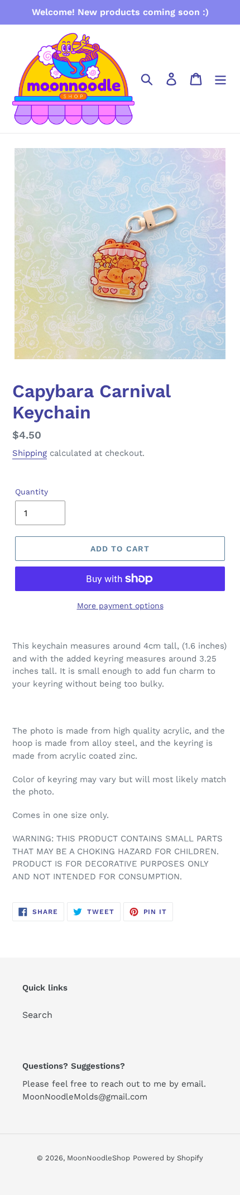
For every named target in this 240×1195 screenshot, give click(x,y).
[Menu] (220, 79)
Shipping (29, 453)
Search (37, 1015)
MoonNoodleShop (98, 1158)
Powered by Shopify (168, 1158)
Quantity (31, 491)
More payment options (120, 605)
